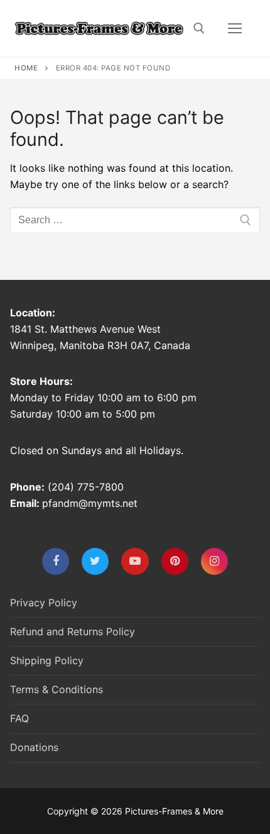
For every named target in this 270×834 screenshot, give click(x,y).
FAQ (19, 718)
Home (26, 68)
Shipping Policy (47, 660)
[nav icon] (235, 28)
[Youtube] (134, 561)
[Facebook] (55, 561)
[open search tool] (199, 28)
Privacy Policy (43, 602)
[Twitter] (95, 561)
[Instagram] (214, 561)
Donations (34, 747)
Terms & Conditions (56, 689)
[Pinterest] (174, 561)
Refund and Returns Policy (72, 631)
